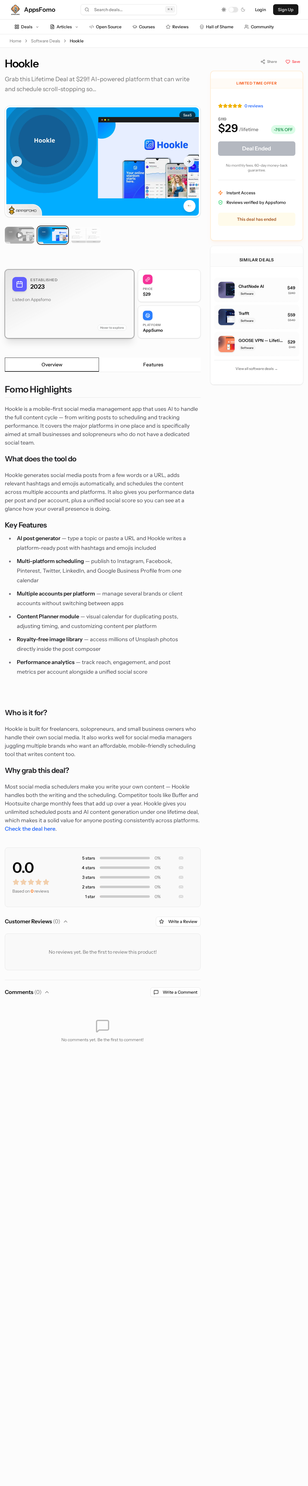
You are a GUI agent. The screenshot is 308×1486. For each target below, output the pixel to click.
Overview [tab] (52, 365)
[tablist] (103, 365)
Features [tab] (153, 365)
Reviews (180, 26)
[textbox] (103, 608)
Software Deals (45, 41)
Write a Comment (180, 992)
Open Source (109, 26)
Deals (26, 26)
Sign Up (286, 9)
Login (260, 9)
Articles (64, 26)
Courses (147, 26)
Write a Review (182, 921)
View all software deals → (257, 368)
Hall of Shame (219, 26)
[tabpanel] (103, 608)
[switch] (233, 9)
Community (262, 26)
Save (296, 61)
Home (15, 41)
